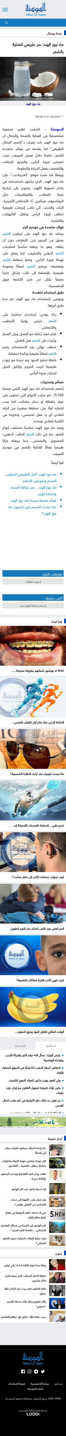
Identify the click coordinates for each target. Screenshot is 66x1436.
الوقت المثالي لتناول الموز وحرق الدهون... (39, 1031)
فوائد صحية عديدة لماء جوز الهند (33, 499)
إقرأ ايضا (56, 621)
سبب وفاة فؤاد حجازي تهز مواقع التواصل (23, 1316)
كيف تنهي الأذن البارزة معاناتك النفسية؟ (40, 979)
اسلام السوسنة (35, 1388)
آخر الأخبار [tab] (51, 1045)
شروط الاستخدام (16, 1383)
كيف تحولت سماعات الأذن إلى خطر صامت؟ (38, 876)
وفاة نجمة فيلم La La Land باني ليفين (25, 1264)
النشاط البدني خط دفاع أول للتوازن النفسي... (38, 721)
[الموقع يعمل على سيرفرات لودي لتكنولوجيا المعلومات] (33, 1413)
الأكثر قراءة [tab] (20, 1045)
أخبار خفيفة (55, 1138)
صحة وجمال (54, 32)
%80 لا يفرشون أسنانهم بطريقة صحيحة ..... (37, 670)
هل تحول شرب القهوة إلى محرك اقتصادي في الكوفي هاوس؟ (28, 1201)
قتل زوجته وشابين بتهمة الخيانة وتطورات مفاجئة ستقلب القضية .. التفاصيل (24, 1163)
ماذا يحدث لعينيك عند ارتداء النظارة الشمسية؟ (37, 773)
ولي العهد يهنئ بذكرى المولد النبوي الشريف (35, 1079)
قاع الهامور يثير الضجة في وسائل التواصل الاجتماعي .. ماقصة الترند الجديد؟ (23, 1227)
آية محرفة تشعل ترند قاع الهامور (29, 1188)
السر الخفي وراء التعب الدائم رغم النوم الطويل (37, 928)
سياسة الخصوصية (40, 1383)
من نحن (58, 1383)
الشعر (6, 233)
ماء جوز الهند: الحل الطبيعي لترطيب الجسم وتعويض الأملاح (31, 476)
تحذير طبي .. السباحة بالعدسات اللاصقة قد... (38, 824)
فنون (58, 1253)
